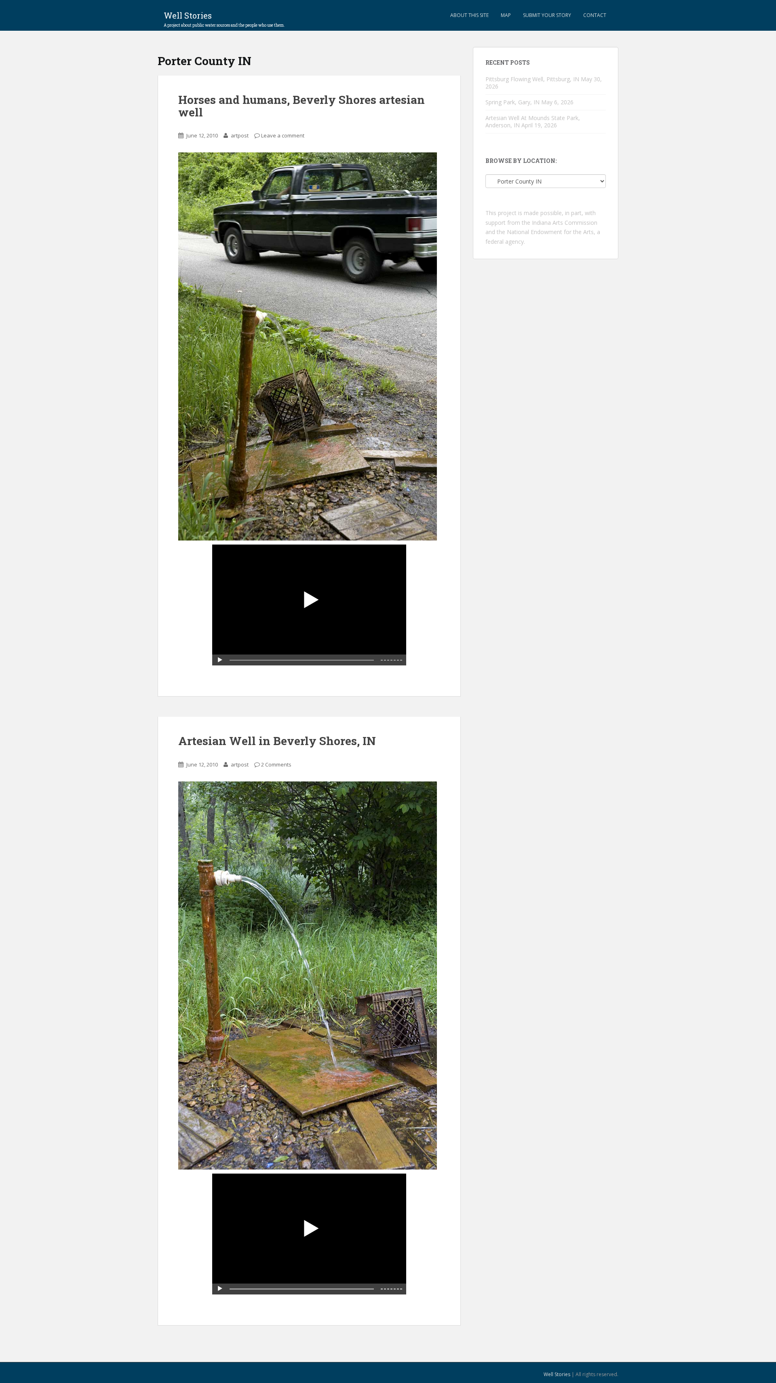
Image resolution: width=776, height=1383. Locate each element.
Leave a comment (282, 135)
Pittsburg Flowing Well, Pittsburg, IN (532, 79)
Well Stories (224, 17)
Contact (594, 15)
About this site (469, 15)
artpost (240, 135)
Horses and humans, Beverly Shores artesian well (301, 106)
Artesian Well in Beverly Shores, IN (277, 740)
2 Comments (276, 764)
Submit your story (547, 15)
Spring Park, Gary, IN (512, 102)
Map (506, 15)
